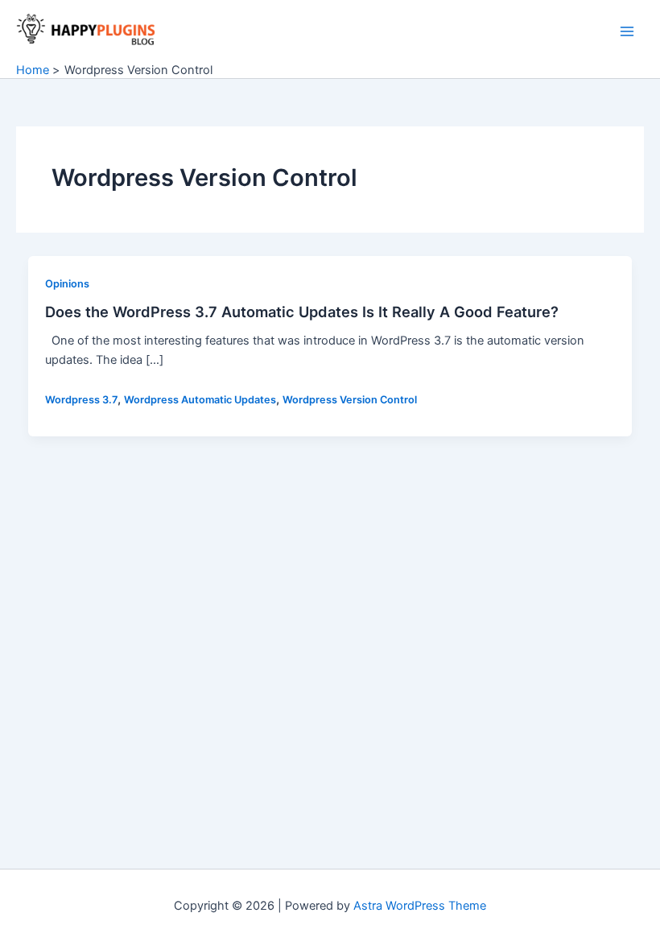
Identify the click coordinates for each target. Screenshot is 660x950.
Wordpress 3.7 (81, 400)
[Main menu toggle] (627, 31)
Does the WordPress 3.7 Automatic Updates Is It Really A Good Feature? (302, 311)
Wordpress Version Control (350, 400)
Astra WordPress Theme (419, 905)
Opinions (67, 284)
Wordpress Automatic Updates (200, 400)
